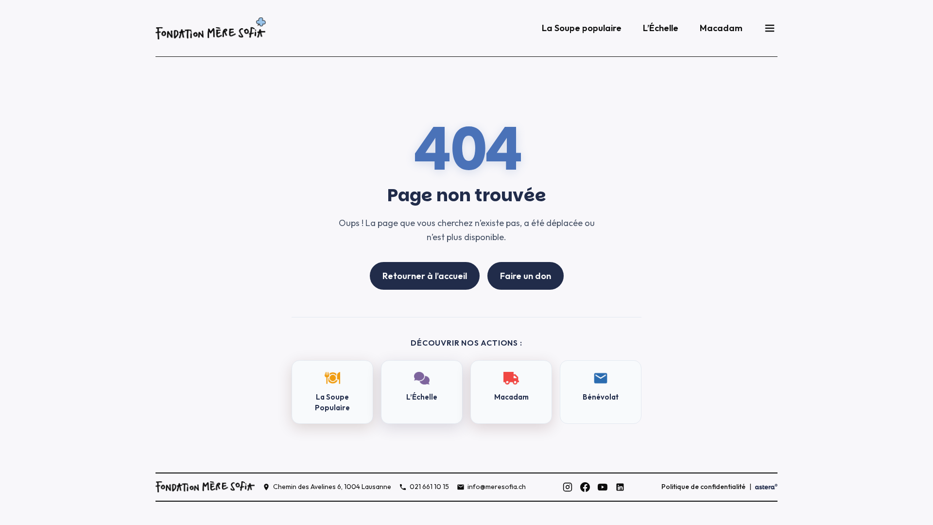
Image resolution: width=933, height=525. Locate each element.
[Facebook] (585, 487)
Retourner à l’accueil (424, 275)
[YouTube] (602, 487)
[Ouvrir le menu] (770, 28)
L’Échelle (660, 28)
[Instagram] (567, 487)
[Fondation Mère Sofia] (211, 28)
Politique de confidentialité (703, 486)
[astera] (766, 487)
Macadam (721, 28)
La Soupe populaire (582, 28)
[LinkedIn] (620, 487)
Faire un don (525, 275)
